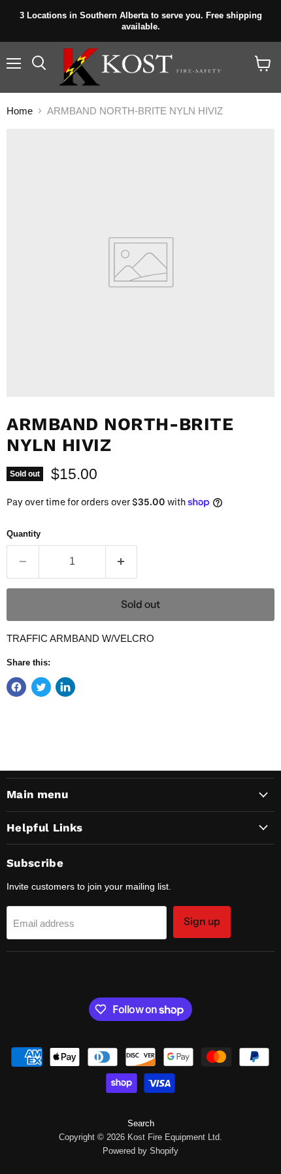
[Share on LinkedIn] (65, 687)
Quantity (24, 534)
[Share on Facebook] (16, 687)
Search (140, 1123)
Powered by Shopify (140, 1151)
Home (20, 110)
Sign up (202, 921)
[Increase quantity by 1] (122, 561)
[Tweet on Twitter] (41, 687)
